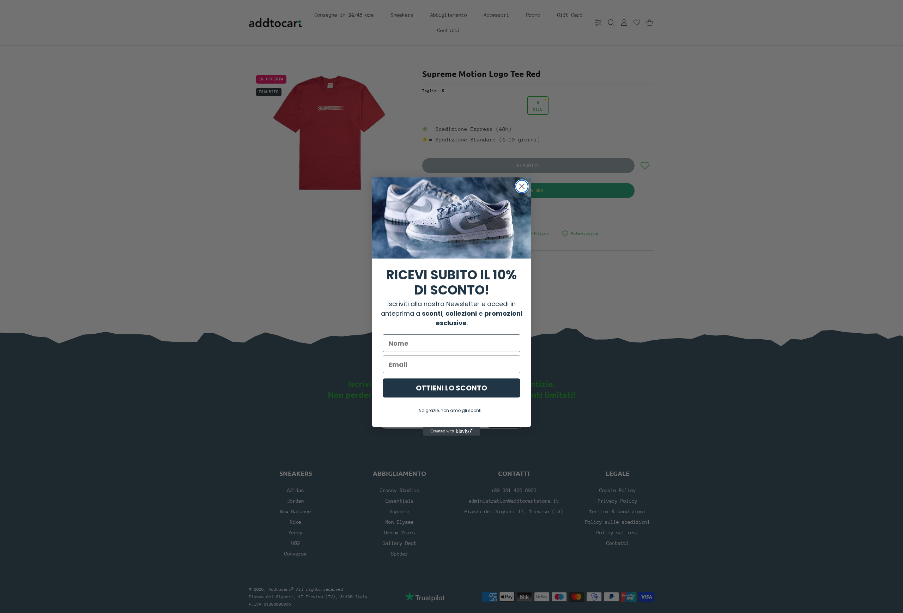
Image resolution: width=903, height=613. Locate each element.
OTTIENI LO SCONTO (451, 388)
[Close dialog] (522, 186)
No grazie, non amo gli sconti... (452, 410)
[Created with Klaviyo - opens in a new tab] (451, 431)
